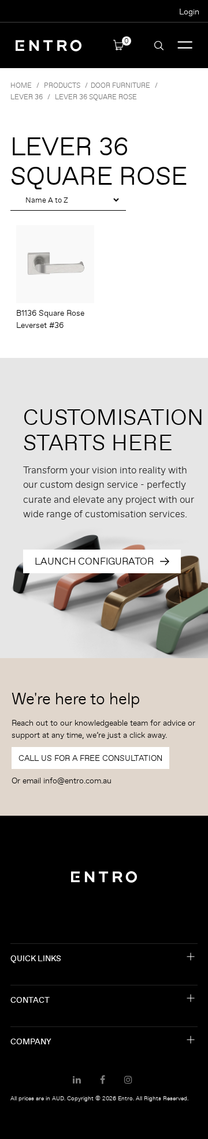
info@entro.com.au (77, 780)
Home (21, 85)
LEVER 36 (26, 96)
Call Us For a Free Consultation (90, 758)
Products (62, 85)
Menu (185, 45)
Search (159, 45)
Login (189, 11)
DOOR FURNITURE (120, 85)
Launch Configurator (94, 561)
